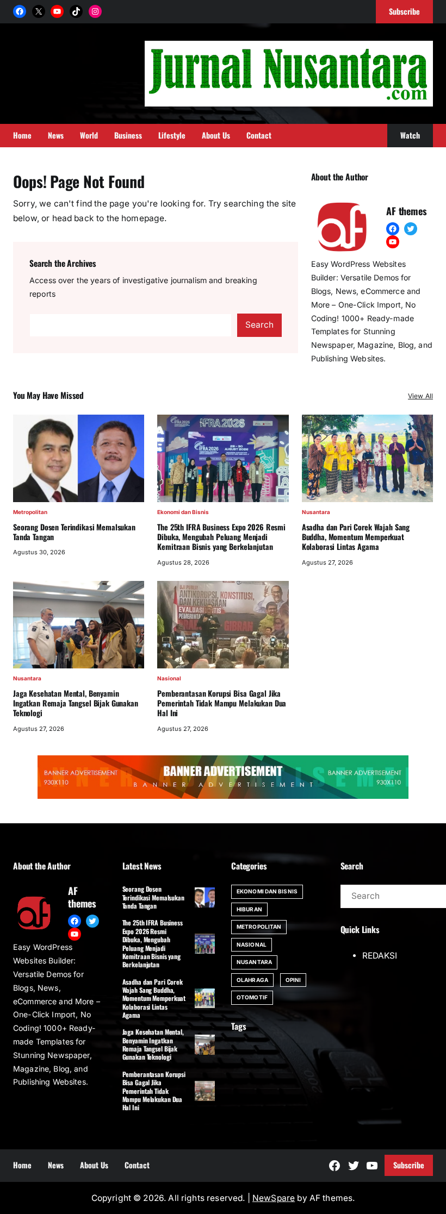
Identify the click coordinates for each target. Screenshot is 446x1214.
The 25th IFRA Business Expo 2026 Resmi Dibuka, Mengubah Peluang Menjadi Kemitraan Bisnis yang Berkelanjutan (221, 537)
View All (420, 396)
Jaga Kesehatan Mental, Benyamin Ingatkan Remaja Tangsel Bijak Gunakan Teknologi (75, 703)
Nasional (169, 678)
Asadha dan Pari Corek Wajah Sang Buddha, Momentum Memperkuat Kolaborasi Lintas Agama (356, 537)
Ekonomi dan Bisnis (183, 512)
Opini (293, 980)
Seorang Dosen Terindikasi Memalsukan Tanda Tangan (74, 532)
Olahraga (252, 980)
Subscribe (408, 1165)
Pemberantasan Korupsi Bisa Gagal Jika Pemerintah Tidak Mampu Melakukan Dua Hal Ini (221, 703)
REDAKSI (379, 955)
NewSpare (273, 1198)
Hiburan (249, 909)
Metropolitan (30, 512)
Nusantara (316, 512)
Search (259, 325)
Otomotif (252, 997)
